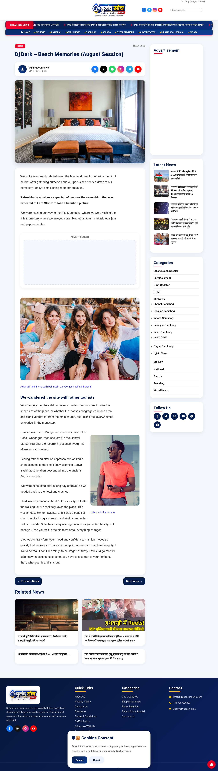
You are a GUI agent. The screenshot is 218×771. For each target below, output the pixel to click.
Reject (96, 760)
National (56, 32)
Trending (91, 32)
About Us (80, 696)
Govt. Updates (130, 696)
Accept (79, 760)
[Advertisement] (30, 9)
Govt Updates (147, 32)
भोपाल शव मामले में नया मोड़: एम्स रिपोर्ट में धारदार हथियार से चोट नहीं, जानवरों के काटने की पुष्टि (129, 25)
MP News (40, 32)
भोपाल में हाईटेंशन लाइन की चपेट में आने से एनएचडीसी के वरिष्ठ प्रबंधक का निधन (57, 25)
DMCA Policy (82, 721)
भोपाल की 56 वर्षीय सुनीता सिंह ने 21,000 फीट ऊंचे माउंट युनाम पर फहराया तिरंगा (184, 175)
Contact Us (81, 706)
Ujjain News (160, 353)
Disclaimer (80, 711)
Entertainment (125, 32)
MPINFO (194, 32)
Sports (106, 32)
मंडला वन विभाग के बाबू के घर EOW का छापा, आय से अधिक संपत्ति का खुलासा (184, 239)
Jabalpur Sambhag (165, 325)
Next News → (134, 581)
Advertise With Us (85, 726)
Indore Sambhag (163, 318)
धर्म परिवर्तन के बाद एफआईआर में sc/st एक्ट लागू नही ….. (44, 654)
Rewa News (160, 337)
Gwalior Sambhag (164, 311)
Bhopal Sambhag (164, 304)
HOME (27, 32)
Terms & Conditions (86, 716)
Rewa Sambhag (163, 332)
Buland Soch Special (172, 32)
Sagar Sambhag (163, 346)
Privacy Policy (83, 701)
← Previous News (28, 581)
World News (73, 32)
